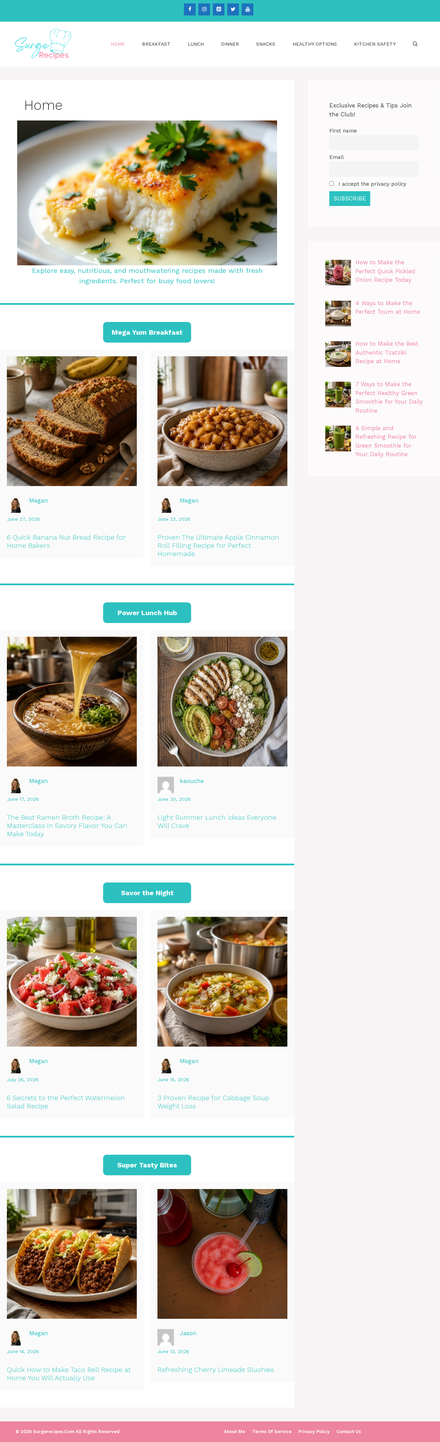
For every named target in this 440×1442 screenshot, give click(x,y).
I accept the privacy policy (371, 184)
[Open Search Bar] (415, 44)
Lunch (196, 44)
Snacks (265, 44)
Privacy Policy (314, 1431)
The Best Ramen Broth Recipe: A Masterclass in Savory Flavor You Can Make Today (67, 825)
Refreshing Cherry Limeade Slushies (215, 1369)
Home (118, 44)
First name (343, 131)
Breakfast (156, 44)
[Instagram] (204, 9)
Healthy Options (315, 44)
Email (336, 157)
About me (234, 1431)
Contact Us (349, 1431)
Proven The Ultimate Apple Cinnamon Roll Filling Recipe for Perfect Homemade (218, 545)
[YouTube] (247, 9)
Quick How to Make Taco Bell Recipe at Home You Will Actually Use (69, 1373)
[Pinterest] (218, 9)
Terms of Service (272, 1431)
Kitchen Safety (375, 44)
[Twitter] (233, 9)
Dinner (230, 44)
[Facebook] (190, 9)
